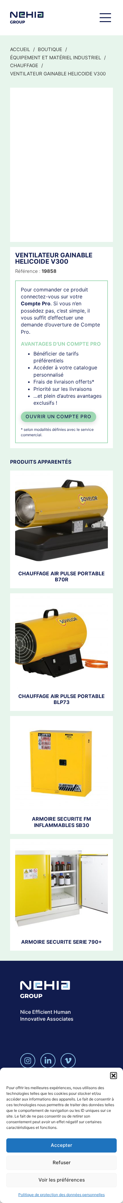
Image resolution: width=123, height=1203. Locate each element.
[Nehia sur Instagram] (27, 1060)
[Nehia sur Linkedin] (48, 1060)
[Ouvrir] (105, 17)
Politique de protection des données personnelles (61, 1194)
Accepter (61, 1145)
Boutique (50, 49)
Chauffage (24, 65)
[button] (113, 1075)
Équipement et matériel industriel (55, 58)
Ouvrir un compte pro (58, 417)
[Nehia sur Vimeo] (68, 1060)
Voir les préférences (61, 1180)
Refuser (62, 1162)
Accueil (20, 49)
